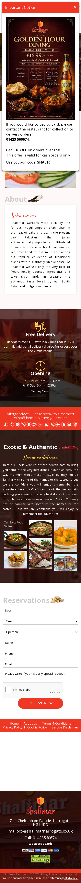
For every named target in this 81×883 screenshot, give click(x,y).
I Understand (71, 878)
